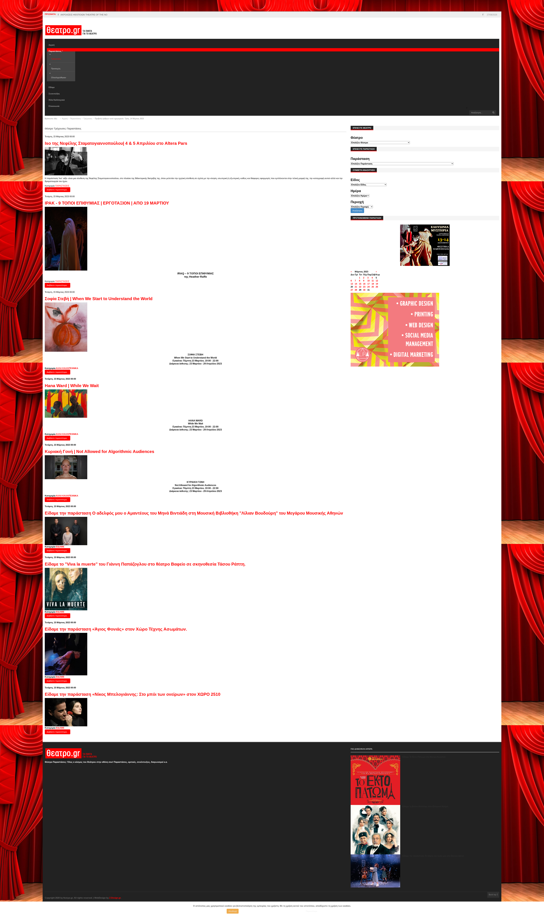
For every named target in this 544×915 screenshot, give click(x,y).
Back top (493, 895)
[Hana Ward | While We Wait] (66, 403)
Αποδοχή (233, 911)
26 (377, 287)
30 (364, 290)
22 (360, 287)
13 (352, 284)
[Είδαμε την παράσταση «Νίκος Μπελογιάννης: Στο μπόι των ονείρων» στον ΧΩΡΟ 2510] (66, 712)
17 (368, 284)
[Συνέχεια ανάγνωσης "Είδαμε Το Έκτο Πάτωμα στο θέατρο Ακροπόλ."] (375, 780)
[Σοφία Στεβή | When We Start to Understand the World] (66, 327)
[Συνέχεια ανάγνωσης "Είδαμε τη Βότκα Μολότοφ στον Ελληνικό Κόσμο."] (375, 830)
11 (373, 280)
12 (377, 280)
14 (356, 284)
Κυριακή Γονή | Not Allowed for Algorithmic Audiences (99, 451)
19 (377, 284)
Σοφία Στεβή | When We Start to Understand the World (98, 298)
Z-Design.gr (115, 898)
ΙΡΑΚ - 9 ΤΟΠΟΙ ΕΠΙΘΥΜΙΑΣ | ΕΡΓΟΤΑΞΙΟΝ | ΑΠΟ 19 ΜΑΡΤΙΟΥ (107, 203)
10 (368, 280)
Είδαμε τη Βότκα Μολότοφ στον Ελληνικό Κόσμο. (425, 806)
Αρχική (65, 119)
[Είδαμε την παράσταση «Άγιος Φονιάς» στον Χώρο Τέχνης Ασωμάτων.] (66, 654)
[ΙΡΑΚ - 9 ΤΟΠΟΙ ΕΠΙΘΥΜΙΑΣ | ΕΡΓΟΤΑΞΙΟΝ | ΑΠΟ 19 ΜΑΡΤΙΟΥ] (66, 238)
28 (356, 290)
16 (364, 284)
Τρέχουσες (87, 119)
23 (364, 287)
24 (368, 287)
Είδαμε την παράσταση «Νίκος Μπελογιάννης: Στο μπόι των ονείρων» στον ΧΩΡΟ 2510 (132, 694)
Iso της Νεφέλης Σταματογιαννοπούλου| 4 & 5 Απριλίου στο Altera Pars (116, 143)
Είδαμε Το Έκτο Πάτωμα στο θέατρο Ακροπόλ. (424, 757)
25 (373, 287)
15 (360, 284)
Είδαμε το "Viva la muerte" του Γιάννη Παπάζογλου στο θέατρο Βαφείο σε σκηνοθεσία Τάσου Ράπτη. (145, 564)
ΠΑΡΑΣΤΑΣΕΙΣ (62, 186)
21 (356, 287)
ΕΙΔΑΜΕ (60, 546)
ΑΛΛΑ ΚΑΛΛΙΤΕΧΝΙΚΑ (67, 368)
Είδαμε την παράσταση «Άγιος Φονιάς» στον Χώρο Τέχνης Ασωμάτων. (116, 629)
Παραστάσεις (75, 119)
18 (373, 284)
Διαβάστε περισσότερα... (57, 190)
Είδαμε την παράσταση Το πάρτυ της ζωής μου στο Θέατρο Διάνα (433, 856)
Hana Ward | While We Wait (72, 385)
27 (352, 290)
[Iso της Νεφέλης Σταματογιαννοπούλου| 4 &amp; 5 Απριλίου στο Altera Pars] (66, 161)
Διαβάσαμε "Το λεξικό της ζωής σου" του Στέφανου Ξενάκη (87, 14)
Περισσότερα (311, 911)
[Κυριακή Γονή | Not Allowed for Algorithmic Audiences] (66, 467)
